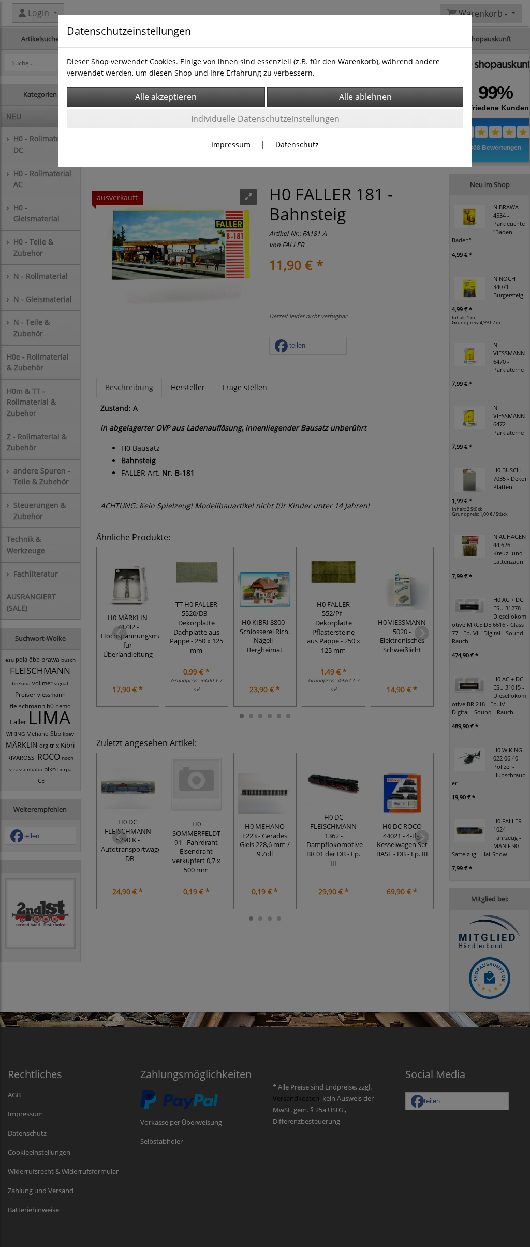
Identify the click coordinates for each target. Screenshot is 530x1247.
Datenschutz (297, 144)
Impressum (231, 144)
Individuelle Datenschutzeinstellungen (265, 118)
